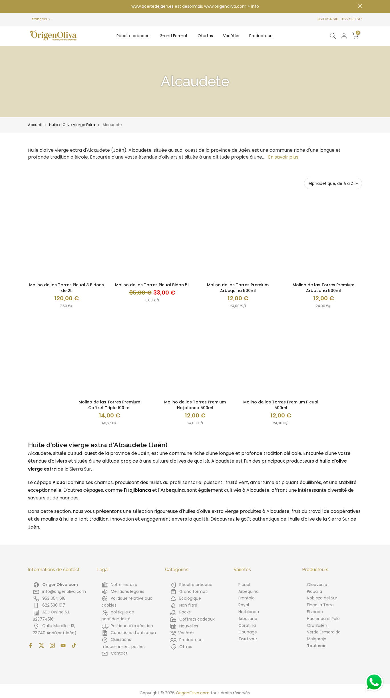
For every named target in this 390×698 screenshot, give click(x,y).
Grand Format (174, 36)
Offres (185, 646)
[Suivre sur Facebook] (30, 645)
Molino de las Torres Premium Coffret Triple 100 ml (109, 405)
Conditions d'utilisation (133, 632)
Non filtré (188, 605)
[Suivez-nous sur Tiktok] (74, 645)
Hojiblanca (248, 612)
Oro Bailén (317, 625)
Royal (243, 605)
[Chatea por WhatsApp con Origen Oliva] (374, 682)
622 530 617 (352, 19)
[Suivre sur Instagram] (52, 645)
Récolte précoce (133, 36)
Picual (244, 584)
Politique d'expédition (132, 626)
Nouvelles (188, 626)
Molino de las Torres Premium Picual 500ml (280, 405)
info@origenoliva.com (64, 591)
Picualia (314, 591)
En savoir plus (283, 157)
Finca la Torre (320, 605)
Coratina (247, 625)
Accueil (35, 124)
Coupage (247, 632)
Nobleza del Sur (322, 598)
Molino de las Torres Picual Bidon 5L (152, 285)
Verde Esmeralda (324, 632)
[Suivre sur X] (41, 645)
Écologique (190, 598)
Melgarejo (316, 639)
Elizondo (315, 612)
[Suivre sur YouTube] (63, 645)
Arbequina (248, 591)
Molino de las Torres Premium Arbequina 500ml (238, 287)
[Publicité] (195, 6)
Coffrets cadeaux (197, 619)
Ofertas (205, 36)
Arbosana (247, 618)
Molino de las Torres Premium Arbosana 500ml (323, 287)
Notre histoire (124, 584)
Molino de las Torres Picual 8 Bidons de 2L (66, 287)
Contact (119, 653)
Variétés (231, 36)
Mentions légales (127, 591)
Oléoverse (317, 584)
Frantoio (246, 598)
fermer (30, 6)
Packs (185, 612)
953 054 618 (327, 19)
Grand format (193, 591)
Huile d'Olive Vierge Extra (72, 124)
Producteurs (261, 36)
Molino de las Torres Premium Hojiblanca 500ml (195, 405)
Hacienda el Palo (323, 618)
